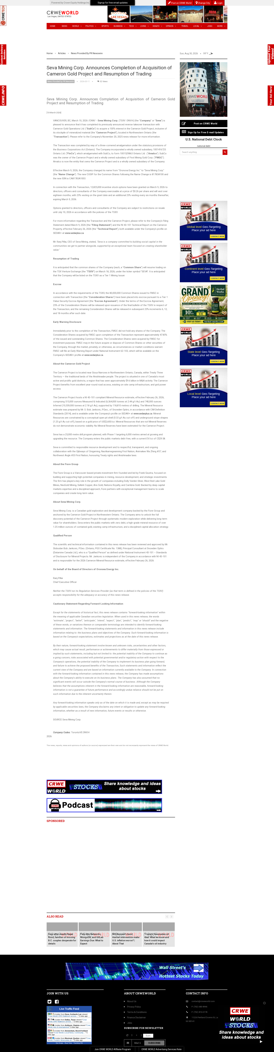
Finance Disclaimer (136, 1017)
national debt (203, 146)
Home (52, 26)
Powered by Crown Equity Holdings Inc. (70, 2)
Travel (184, 26)
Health (156, 26)
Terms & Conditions (137, 1012)
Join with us (57, 993)
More (220, 26)
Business (118, 26)
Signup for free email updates (113, 2)
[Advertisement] (104, 767)
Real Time (68, 1043)
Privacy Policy (134, 1006)
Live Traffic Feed (69, 1009)
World (75, 26)
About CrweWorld (140, 993)
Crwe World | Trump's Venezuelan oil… (69, 1039)
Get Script (59, 1043)
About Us (131, 1001)
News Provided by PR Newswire (87, 53)
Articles (62, 53)
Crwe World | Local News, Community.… (69, 1033)
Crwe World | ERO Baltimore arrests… (63, 1016)
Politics (89, 26)
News (64, 26)
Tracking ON (78, 1043)
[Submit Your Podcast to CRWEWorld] (104, 805)
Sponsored (56, 821)
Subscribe (154, 1043)
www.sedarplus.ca (74, 233)
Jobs (209, 26)
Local (196, 26)
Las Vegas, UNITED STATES (59, 16)
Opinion (169, 26)
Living (143, 26)
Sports (105, 26)
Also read (55, 916)
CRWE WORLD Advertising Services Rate (161, 1049)
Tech (131, 26)
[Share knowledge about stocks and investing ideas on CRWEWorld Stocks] (104, 786)
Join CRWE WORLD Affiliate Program (113, 1049)
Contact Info (197, 993)
